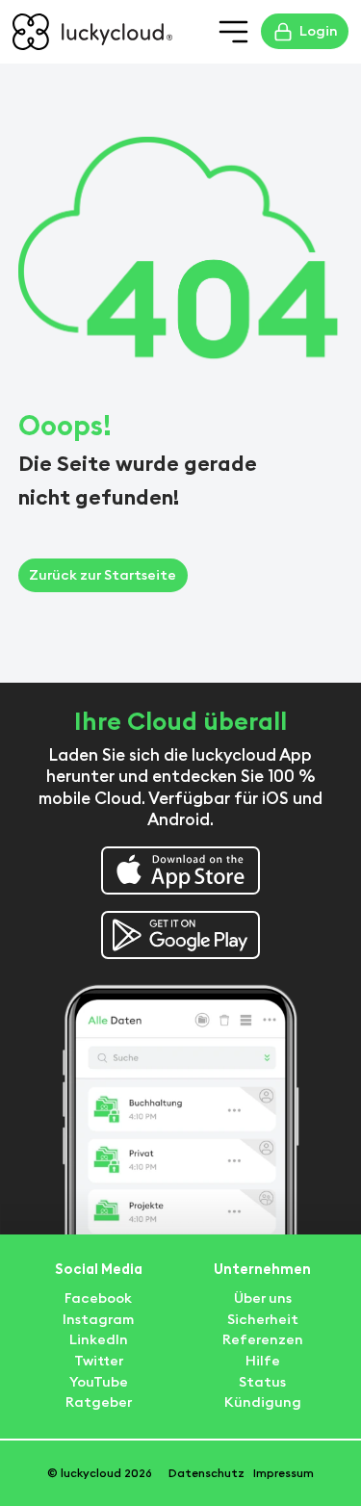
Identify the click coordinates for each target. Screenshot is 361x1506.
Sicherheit (262, 1319)
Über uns (263, 1298)
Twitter (98, 1360)
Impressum (283, 1473)
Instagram (98, 1319)
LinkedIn (98, 1339)
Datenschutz (206, 1473)
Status (262, 1381)
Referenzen (262, 1339)
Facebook (98, 1298)
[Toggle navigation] (234, 32)
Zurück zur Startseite (102, 575)
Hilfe (262, 1360)
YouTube (98, 1381)
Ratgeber (98, 1402)
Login (318, 30)
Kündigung (262, 1402)
